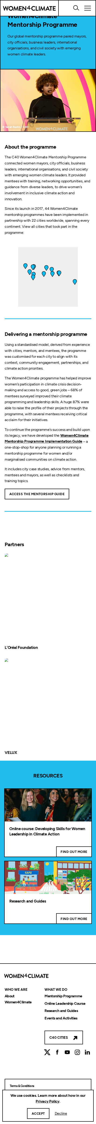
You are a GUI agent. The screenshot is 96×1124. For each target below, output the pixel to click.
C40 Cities (58, 1037)
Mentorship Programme (63, 996)
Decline (61, 1113)
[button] (52, 274)
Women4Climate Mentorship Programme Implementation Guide (47, 438)
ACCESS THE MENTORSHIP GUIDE (37, 494)
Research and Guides (27, 901)
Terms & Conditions (22, 1086)
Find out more (74, 852)
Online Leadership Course (65, 1003)
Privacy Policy (47, 1101)
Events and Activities (61, 1018)
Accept (38, 1114)
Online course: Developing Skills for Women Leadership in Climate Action (47, 831)
